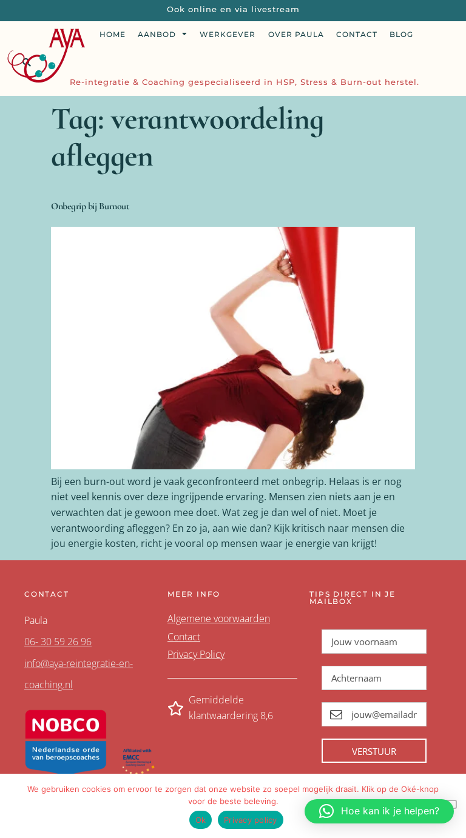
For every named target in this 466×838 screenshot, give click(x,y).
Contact (356, 34)
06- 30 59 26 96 (58, 641)
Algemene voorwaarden (218, 618)
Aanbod (157, 34)
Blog (401, 34)
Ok (200, 820)
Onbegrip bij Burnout (90, 206)
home (113, 34)
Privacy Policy (196, 654)
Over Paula (296, 34)
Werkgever (227, 34)
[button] (379, 811)
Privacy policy (250, 820)
